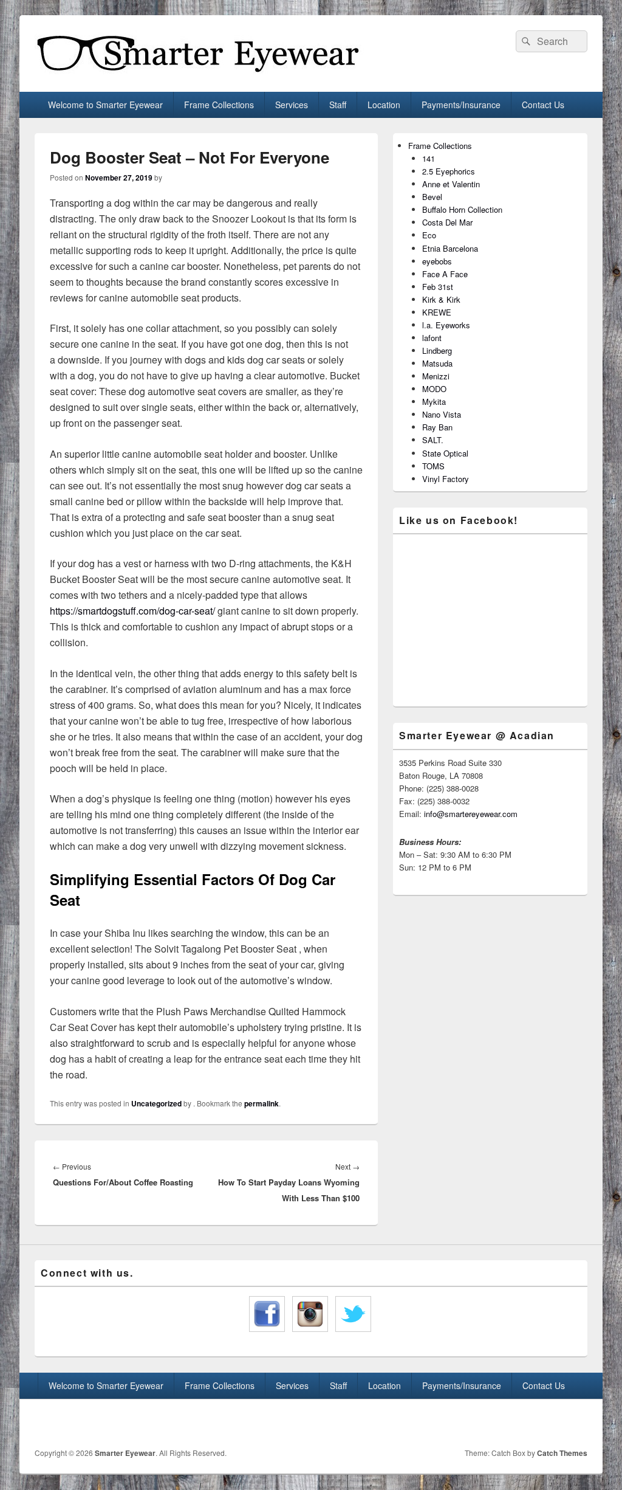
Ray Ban (437, 427)
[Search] (525, 41)
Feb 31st (437, 286)
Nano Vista (441, 414)
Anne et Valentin (451, 184)
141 (428, 158)
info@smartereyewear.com (471, 813)
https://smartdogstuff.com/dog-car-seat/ (132, 611)
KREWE (436, 312)
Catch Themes (562, 1452)
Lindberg (437, 350)
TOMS (433, 466)
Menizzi (435, 376)
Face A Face (445, 274)
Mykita (434, 401)
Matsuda (437, 363)
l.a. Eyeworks (446, 325)
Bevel (432, 196)
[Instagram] (577, 1422)
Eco (429, 235)
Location (383, 104)
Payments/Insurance (461, 104)
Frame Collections (219, 104)
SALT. (432, 440)
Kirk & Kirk (441, 299)
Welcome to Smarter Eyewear (105, 104)
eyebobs (437, 261)
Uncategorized (156, 1103)
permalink (261, 1103)
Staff (337, 104)
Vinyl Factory (445, 479)
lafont (432, 337)
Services (291, 104)
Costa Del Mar (447, 222)
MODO (434, 389)
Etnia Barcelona (450, 248)
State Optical (445, 453)
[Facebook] (550, 1422)
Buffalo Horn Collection (462, 209)
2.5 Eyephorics (448, 171)
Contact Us (543, 104)
